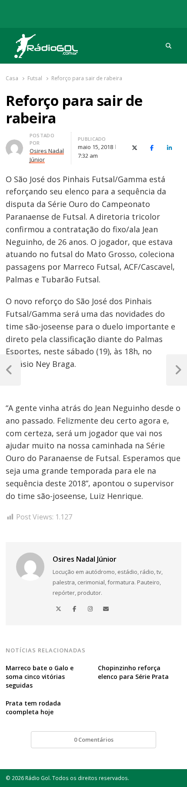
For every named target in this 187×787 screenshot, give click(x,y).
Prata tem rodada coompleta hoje (33, 707)
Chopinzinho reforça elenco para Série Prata (133, 672)
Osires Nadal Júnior (85, 559)
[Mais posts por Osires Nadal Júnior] (14, 145)
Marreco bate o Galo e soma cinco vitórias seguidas (39, 676)
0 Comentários (94, 739)
